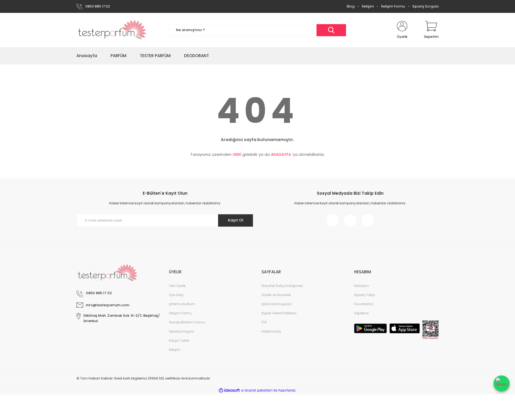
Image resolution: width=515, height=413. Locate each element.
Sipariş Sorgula (425, 6)
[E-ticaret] (257, 390)
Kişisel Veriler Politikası (279, 313)
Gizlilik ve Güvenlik (276, 295)
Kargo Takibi (179, 340)
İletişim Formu (393, 6)
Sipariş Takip (364, 295)
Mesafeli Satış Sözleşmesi (282, 285)
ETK (264, 322)
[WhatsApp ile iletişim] (502, 383)
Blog (351, 6)
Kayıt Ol (235, 220)
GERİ (237, 154)
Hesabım (361, 285)
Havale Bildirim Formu (187, 322)
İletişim (368, 6)
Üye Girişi (176, 295)
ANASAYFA (281, 154)
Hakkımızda (271, 331)
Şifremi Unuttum (182, 304)
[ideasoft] (229, 390)
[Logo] (112, 30)
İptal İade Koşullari (277, 304)
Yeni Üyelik (177, 285)
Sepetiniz (361, 313)
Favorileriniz (363, 304)
